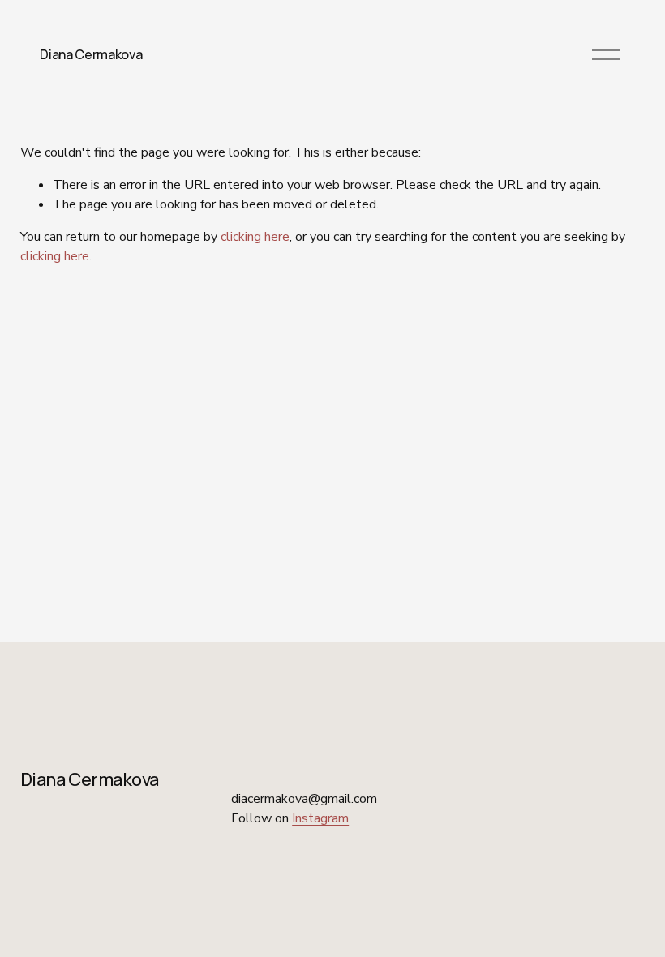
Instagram (320, 818)
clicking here (255, 237)
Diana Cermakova (91, 54)
